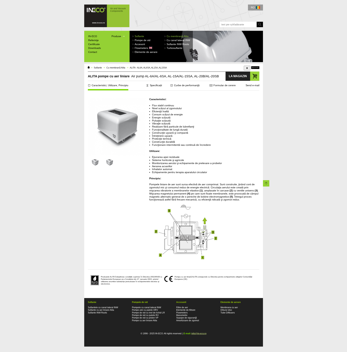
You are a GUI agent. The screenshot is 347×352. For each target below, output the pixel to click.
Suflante (98, 67)
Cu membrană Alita (115, 67)
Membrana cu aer (229, 307)
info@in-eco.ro (198, 333)
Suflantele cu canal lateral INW (103, 307)
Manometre (181, 315)
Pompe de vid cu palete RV (145, 315)
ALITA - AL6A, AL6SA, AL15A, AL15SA (148, 67)
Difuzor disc (226, 310)
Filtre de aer (182, 307)
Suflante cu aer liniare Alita (101, 310)
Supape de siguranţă (186, 318)
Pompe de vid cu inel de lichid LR (148, 312)
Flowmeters (182, 312)
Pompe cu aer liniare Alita (144, 320)
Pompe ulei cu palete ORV (145, 310)
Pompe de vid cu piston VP (145, 318)
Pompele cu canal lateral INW (146, 307)
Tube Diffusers (227, 312)
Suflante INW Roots (97, 312)
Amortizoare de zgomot (187, 320)
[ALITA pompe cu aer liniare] (95, 162)
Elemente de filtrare (185, 310)
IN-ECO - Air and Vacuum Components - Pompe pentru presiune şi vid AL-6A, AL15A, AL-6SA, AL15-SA (105, 14)
